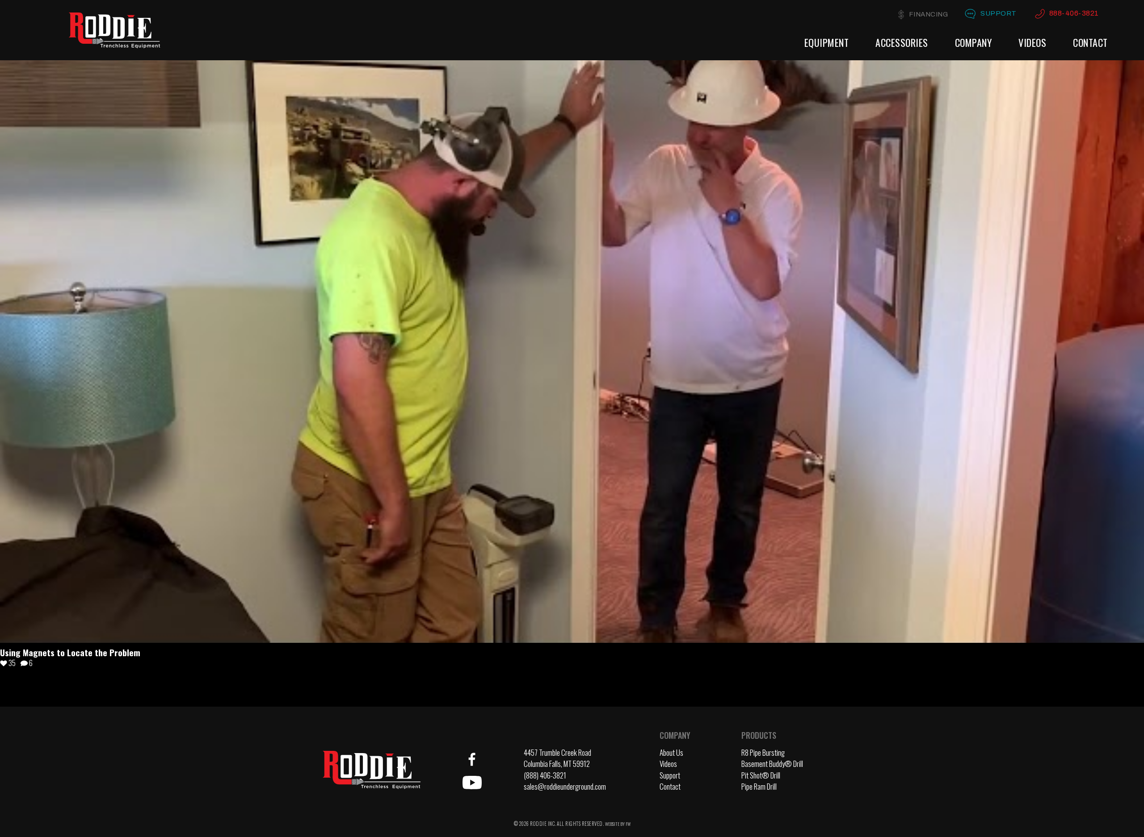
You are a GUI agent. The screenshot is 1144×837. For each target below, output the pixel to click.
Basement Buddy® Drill (772, 763)
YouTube (471, 782)
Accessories (901, 42)
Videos (1032, 42)
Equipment (826, 42)
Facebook (471, 759)
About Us (671, 752)
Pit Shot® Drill (760, 775)
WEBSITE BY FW (618, 823)
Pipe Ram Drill (759, 786)
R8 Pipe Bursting (763, 752)
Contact (1090, 42)
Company (973, 42)
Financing (928, 14)
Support (998, 13)
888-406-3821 (1074, 13)
